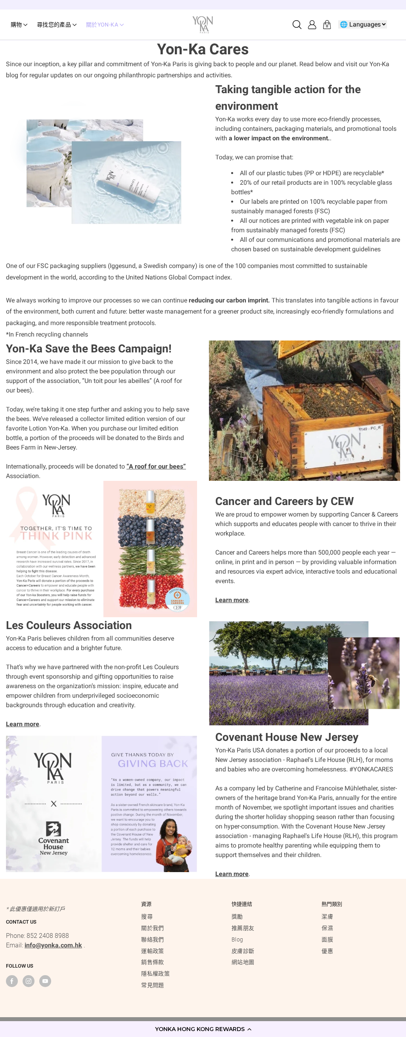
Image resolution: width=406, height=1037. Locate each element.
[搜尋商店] (297, 24)
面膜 (327, 939)
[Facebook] (12, 981)
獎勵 (237, 916)
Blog (237, 939)
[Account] (312, 24)
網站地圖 (243, 962)
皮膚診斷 (243, 951)
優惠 (327, 951)
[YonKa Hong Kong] (203, 24)
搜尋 (147, 916)
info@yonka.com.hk (53, 945)
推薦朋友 (243, 928)
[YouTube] (45, 981)
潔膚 (327, 916)
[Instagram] (28, 981)
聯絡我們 (152, 939)
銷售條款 (152, 962)
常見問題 (152, 985)
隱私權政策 (155, 973)
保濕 (327, 928)
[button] (203, 1029)
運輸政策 (152, 951)
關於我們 (152, 928)
